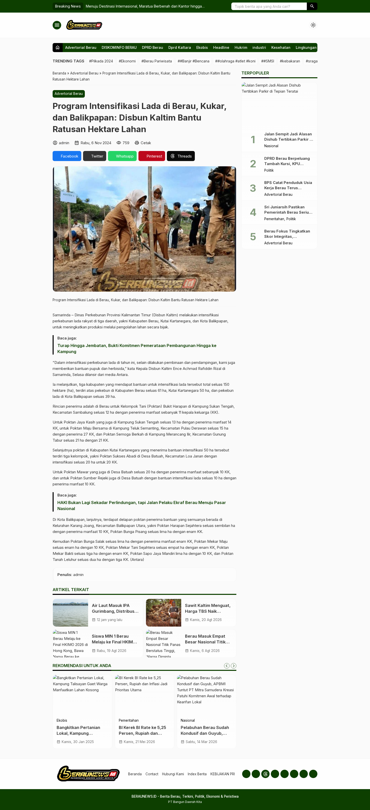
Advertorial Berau (80, 47)
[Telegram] (304, 774)
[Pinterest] (313, 774)
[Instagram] (256, 774)
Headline (221, 47)
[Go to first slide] (233, 666)
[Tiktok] (294, 774)
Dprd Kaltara (179, 47)
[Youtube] (275, 774)
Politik (269, 170)
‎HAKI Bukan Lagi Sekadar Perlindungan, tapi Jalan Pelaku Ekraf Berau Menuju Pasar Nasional (141, 505)
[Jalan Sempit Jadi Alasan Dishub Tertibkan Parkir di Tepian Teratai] (279, 105)
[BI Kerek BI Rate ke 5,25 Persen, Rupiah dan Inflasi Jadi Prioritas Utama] (144, 695)
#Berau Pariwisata (156, 61)
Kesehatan (280, 47)
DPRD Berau (152, 47)
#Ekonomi (127, 61)
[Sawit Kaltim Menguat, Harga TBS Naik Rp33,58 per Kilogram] (163, 613)
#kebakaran (290, 61)
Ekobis (202, 47)
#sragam (313, 61)
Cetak (146, 142)
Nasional (188, 720)
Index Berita (197, 774)
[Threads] (265, 774)
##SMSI (267, 61)
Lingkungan (306, 47)
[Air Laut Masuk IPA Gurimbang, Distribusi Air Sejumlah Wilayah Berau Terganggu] (70, 613)
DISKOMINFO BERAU (119, 47)
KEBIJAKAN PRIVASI (226, 774)
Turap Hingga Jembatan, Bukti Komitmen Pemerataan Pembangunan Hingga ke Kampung (136, 348)
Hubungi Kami (173, 774)
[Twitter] (284, 774)
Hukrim (241, 47)
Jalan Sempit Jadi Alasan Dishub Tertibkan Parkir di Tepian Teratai (288, 139)
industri (259, 47)
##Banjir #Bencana (193, 61)
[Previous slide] (227, 666)
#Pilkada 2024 (101, 61)
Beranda (135, 774)
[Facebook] (246, 774)
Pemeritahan (129, 720)
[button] (312, 6)
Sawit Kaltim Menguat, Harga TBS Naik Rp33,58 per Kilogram (208, 611)
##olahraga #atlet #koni (235, 61)
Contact (151, 774)
